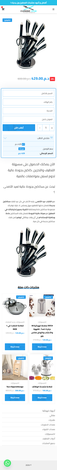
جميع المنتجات (48, 443)
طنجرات (52, 420)
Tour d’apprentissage (14, 386)
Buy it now (42, 346)
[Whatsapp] (7, 463)
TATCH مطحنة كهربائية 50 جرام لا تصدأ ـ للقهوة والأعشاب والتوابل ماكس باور (42, 331)
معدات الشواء (48, 429)
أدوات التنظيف (48, 439)
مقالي (52, 415)
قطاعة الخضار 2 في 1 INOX (14, 327)
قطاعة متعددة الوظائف (42, 386)
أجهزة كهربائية (48, 411)
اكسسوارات (42, 322)
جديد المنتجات (10, 322)
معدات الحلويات (48, 425)
